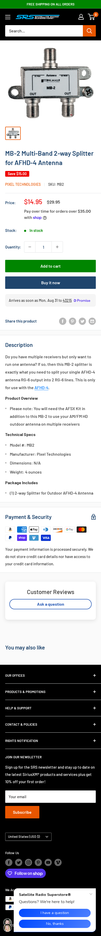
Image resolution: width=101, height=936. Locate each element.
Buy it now (50, 282)
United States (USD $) (24, 836)
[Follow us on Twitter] (18, 862)
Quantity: (13, 247)
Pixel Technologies (23, 184)
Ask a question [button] (50, 604)
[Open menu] (7, 17)
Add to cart (50, 265)
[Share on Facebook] (62, 321)
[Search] (89, 31)
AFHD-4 (41, 387)
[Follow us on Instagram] (28, 862)
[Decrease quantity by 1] (29, 246)
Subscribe (22, 812)
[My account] (81, 17)
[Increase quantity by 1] (57, 246)
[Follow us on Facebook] (8, 862)
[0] (91, 17)
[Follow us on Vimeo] (58, 862)
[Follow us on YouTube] (48, 862)
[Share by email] (92, 321)
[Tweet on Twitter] (82, 321)
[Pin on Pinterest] (72, 321)
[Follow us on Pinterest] (38, 862)
